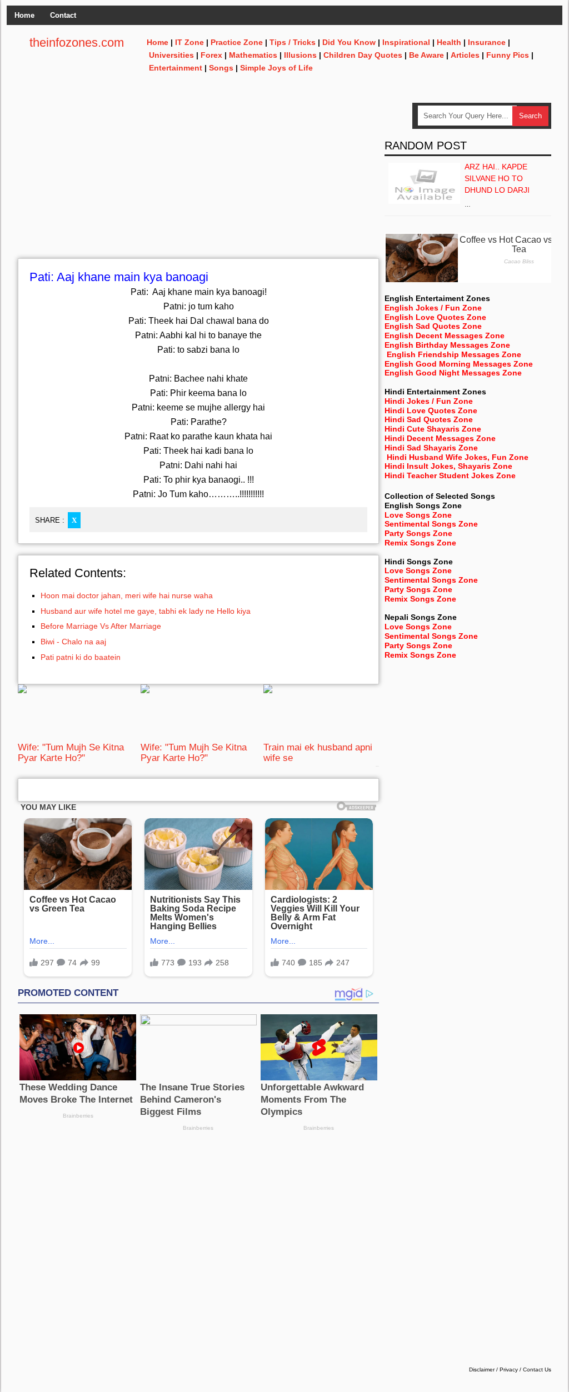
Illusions (300, 55)
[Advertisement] (198, 180)
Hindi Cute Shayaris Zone (433, 428)
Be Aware (426, 55)
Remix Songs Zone (420, 542)
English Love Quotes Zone (435, 317)
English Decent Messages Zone (445, 335)
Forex (211, 55)
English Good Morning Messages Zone (459, 363)
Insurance (487, 42)
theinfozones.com (76, 42)
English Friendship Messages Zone (454, 354)
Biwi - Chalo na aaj (73, 641)
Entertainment (175, 67)
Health (449, 42)
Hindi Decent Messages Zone (440, 438)
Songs (221, 67)
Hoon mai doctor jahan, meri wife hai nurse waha (127, 595)
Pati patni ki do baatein (81, 657)
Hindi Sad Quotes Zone (429, 419)
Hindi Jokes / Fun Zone (429, 401)
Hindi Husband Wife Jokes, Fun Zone (457, 457)
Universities (171, 55)
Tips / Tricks (292, 42)
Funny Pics (507, 55)
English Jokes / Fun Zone (433, 307)
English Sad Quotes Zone (433, 326)
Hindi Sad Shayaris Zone (431, 447)
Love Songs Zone (418, 514)
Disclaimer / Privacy (493, 1369)
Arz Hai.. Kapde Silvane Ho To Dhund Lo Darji (497, 178)
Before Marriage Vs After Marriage (101, 626)
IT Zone (189, 42)
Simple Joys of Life (276, 67)
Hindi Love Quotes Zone (431, 410)
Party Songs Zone (418, 533)
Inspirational (406, 42)
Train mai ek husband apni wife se (317, 752)
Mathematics (253, 55)
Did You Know (349, 42)
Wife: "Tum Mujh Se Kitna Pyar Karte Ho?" (71, 752)
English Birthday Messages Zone (447, 345)
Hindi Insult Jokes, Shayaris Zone (448, 466)
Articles (465, 55)
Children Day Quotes (362, 55)
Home (24, 15)
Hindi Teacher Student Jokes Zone (450, 475)
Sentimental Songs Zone (431, 523)
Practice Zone (237, 42)
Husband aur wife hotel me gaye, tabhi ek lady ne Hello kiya (146, 611)
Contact (63, 15)
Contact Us (537, 1369)
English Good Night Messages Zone (453, 372)
